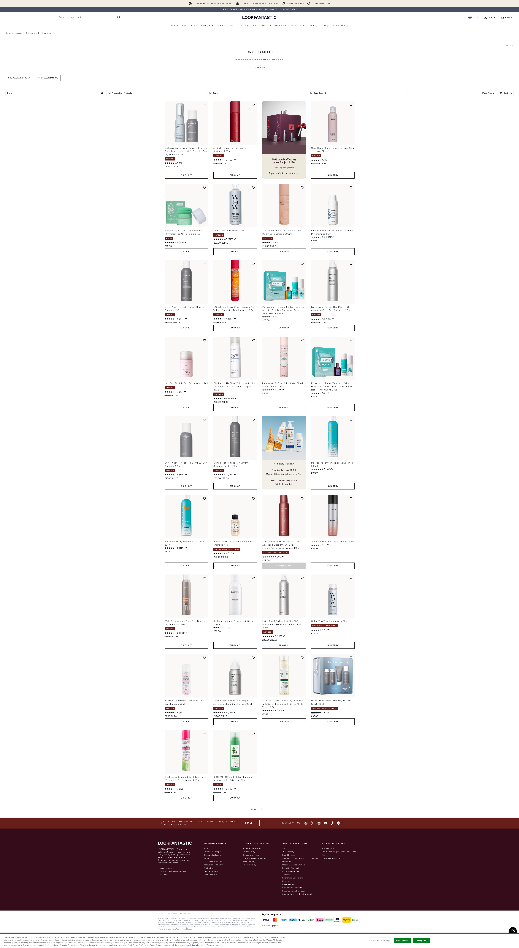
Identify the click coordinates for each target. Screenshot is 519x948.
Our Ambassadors (290, 871)
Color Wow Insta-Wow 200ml (229, 230)
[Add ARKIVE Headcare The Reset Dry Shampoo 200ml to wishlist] (253, 105)
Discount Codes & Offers (293, 865)
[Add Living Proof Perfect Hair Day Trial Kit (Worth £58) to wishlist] (351, 657)
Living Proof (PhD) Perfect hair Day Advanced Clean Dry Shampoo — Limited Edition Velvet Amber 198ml (281, 544)
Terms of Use (212, 945)
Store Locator (328, 848)
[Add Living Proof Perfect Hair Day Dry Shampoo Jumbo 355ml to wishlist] (253, 419)
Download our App (212, 852)
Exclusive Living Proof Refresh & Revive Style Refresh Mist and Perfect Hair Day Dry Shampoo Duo (186, 151)
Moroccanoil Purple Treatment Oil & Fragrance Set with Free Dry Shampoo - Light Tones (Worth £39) (332, 386)
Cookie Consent (165, 869)
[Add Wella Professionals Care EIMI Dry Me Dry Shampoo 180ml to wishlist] (204, 578)
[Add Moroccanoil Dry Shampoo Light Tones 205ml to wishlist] (351, 419)
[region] (259, 940)
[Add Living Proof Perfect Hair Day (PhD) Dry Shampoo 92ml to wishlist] (204, 419)
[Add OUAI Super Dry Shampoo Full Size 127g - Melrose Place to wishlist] (351, 105)
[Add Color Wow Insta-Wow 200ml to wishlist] (253, 187)
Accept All (421, 940)
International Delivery (213, 865)
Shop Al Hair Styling (19, 78)
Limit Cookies (402, 940)
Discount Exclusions (213, 855)
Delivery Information (213, 861)
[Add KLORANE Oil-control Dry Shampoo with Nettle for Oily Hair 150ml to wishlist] (253, 734)
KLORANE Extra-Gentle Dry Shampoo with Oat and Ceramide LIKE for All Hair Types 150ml (283, 703)
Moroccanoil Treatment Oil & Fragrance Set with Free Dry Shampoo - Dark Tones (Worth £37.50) (283, 310)
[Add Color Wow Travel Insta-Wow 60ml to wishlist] (351, 578)
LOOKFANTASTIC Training (333, 858)
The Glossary (288, 852)
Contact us (209, 868)
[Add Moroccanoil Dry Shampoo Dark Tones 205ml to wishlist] (204, 498)
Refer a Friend (288, 884)
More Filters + (488, 93)
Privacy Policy (249, 852)
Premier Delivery (211, 871)
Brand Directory (289, 855)
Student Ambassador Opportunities (298, 894)
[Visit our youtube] (325, 823)
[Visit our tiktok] (332, 823)
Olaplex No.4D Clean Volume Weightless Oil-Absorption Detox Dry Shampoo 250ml (235, 386)
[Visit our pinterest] (338, 823)
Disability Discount (290, 868)
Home (8, 33)
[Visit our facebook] (306, 823)
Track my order (210, 874)
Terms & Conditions (252, 848)
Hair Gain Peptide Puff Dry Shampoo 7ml (186, 383)
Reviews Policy (249, 865)
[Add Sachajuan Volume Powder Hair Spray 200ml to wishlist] (253, 578)
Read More (259, 68)
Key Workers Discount (292, 887)
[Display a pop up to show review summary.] (235, 160)
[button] (284, 140)
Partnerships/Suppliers (292, 878)
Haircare (18, 33)
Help (206, 848)
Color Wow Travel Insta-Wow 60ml (329, 621)
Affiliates (286, 874)
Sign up (249, 823)
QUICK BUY (186, 175)
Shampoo (30, 33)
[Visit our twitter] (312, 823)
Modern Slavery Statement (255, 858)
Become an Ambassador (293, 891)
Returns (207, 858)
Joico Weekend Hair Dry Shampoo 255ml (333, 541)
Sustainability (249, 861)
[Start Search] (118, 17)
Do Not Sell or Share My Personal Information (173, 873)
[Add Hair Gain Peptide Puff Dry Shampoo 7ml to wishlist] (204, 340)
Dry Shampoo (259, 52)
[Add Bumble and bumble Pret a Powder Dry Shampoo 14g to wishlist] (253, 498)
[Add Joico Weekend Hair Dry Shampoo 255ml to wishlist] (351, 498)
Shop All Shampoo (48, 78)
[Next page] (266, 809)
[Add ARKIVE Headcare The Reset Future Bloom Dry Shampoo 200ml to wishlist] (302, 187)
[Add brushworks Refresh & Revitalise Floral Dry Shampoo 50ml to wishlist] (204, 657)
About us (286, 848)
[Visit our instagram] (319, 823)
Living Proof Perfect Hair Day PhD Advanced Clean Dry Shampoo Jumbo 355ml (282, 624)
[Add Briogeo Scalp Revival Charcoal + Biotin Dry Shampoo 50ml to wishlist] (351, 187)
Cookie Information (252, 855)
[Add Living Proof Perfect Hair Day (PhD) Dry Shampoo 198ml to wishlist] (204, 264)
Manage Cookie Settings (379, 940)
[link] (490, 17)
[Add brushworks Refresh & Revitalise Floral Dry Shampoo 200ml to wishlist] (302, 340)
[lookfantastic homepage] (259, 17)
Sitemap (286, 881)
